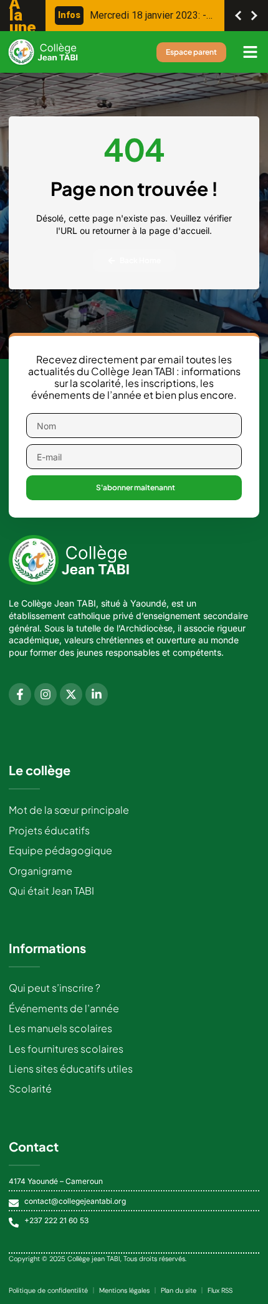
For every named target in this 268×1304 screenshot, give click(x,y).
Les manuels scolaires (60, 1028)
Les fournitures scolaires (66, 1048)
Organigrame (40, 870)
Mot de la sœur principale (69, 809)
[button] (250, 52)
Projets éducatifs (49, 830)
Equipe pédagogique (60, 850)
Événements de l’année (64, 1008)
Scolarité (30, 1088)
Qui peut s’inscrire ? (54, 987)
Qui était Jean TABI (51, 890)
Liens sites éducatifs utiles (71, 1068)
